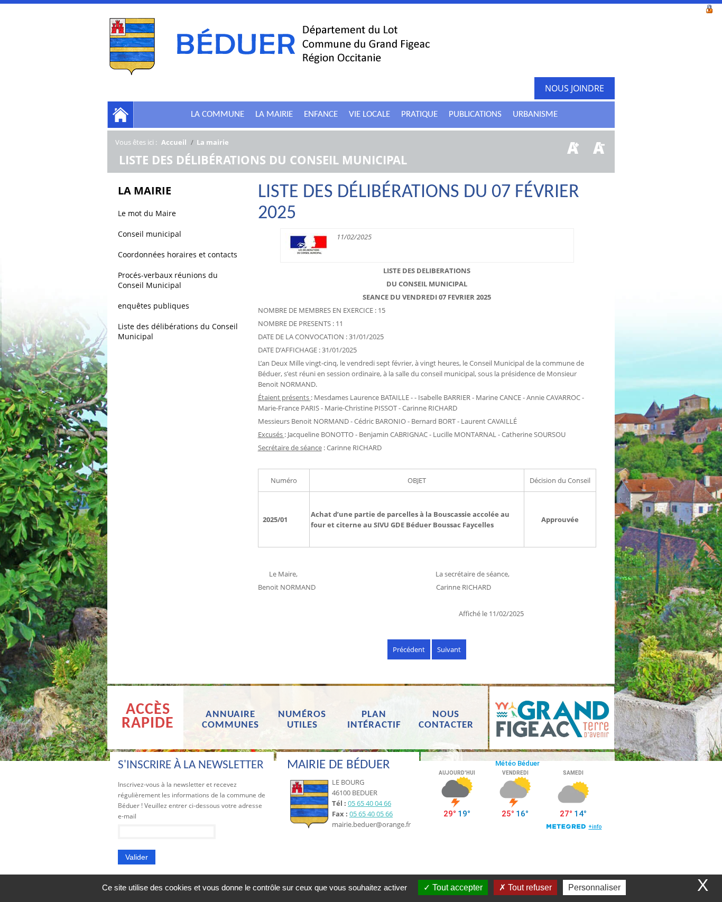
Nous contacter (446, 720)
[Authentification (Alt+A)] (709, 8)
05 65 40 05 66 (371, 814)
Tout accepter (456, 887)
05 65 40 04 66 (369, 803)
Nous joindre (574, 88)
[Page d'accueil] (120, 114)
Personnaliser (594, 887)
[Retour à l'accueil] (268, 46)
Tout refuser (529, 887)
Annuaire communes (230, 720)
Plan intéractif (374, 720)
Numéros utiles (302, 720)
